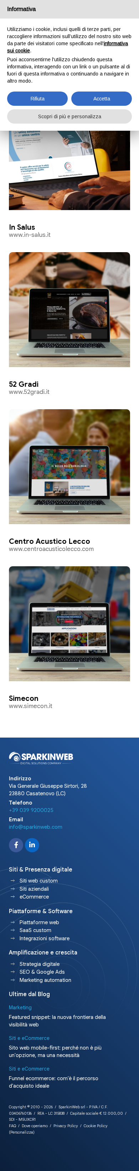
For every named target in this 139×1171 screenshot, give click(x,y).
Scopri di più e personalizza (69, 116)
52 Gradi (23, 384)
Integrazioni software (45, 938)
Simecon (23, 698)
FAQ (12, 1125)
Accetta (101, 99)
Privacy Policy (65, 1125)
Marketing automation (45, 980)
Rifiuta (38, 99)
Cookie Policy (96, 1125)
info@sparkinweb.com (35, 827)
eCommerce (34, 897)
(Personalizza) (22, 1132)
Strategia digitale (40, 964)
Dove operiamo (35, 1125)
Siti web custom (39, 881)
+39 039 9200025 (31, 810)
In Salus (22, 227)
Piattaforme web (39, 922)
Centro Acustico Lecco (49, 541)
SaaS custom (35, 930)
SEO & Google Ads (42, 972)
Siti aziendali (34, 889)
